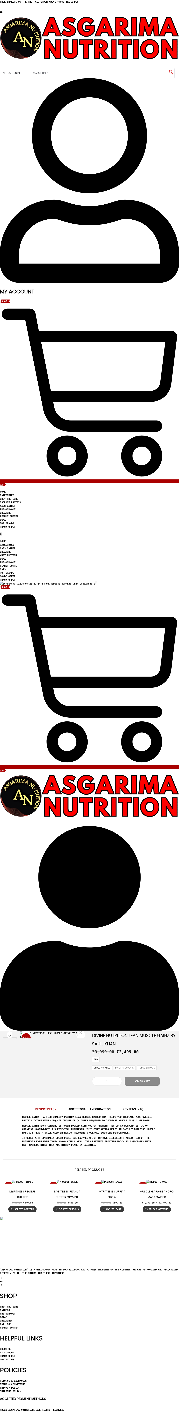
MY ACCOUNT (17, 291)
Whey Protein (8, 555)
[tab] (45, 1109)
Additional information (89, 1109)
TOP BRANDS (7, 523)
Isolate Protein (10, 502)
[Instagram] (1, 1285)
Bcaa (3, 519)
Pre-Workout (7, 509)
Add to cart (142, 1081)
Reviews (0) (133, 1109)
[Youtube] (1, 12)
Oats (3, 569)
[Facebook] (1, 1278)
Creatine (5, 512)
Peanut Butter (9, 516)
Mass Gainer (7, 505)
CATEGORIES (7, 495)
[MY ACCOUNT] (89, 282)
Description (45, 1109)
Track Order (7, 579)
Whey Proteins (9, 498)
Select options (24, 1209)
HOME (3, 491)
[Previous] (26, 1035)
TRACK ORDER (7, 526)
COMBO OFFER (7, 576)
